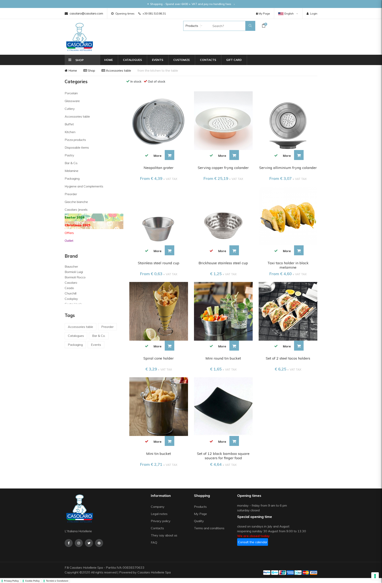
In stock (135, 81)
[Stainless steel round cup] (158, 216)
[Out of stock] (211, 250)
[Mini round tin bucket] (223, 311)
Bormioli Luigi (74, 272)
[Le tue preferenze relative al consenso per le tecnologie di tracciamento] (375, 576)
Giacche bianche (76, 202)
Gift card (234, 60)
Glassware (72, 101)
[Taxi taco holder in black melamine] (288, 216)
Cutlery (70, 109)
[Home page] (80, 37)
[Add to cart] (169, 155)
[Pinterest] (99, 543)
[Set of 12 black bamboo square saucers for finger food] (223, 406)
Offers (69, 233)
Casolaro (71, 283)
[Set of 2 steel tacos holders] (288, 311)
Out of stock (156, 81)
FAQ (154, 542)
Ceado (69, 288)
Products (191, 26)
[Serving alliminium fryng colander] (288, 120)
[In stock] (147, 155)
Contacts (208, 60)
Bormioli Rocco (75, 277)
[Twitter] (89, 543)
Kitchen (70, 132)
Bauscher (71, 266)
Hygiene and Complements (84, 186)
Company (158, 507)
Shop (91, 70)
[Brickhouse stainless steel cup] (223, 216)
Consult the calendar (252, 542)
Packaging (72, 178)
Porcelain (71, 93)
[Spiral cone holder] (158, 311)
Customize (181, 60)
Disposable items (77, 147)
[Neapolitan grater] (158, 120)
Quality (199, 521)
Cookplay (71, 299)
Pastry (69, 155)
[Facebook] (69, 543)
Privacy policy (161, 521)
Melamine (71, 171)
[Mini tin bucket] (158, 406)
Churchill (70, 293)
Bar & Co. (71, 163)
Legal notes (159, 514)
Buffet (69, 124)
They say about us (164, 535)
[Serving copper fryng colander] (223, 120)
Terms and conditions (209, 528)
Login (313, 13)
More (158, 156)
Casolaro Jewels (76, 210)
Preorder (71, 194)
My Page (264, 13)
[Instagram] (79, 543)
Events (157, 60)
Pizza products (75, 140)
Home (108, 60)
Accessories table (118, 70)
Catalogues (132, 60)
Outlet (69, 241)
